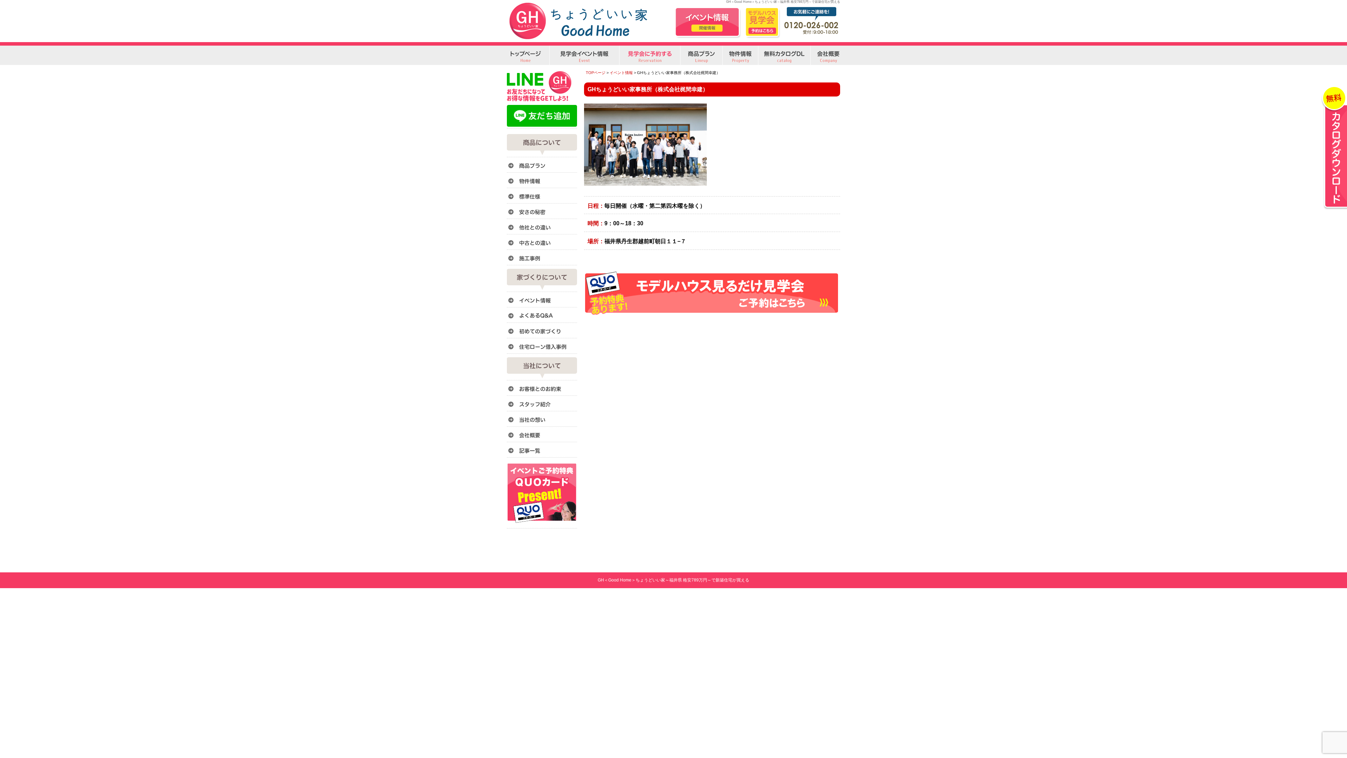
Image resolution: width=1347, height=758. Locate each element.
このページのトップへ (822, 323)
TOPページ (595, 73)
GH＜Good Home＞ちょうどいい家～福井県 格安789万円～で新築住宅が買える (673, 580)
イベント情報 (621, 73)
